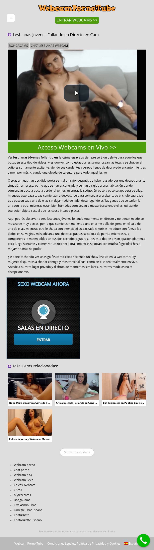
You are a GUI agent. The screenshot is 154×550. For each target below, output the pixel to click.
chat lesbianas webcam (49, 46)
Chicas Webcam (24, 485)
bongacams (18, 46)
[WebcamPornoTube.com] (77, 3)
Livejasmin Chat (25, 505)
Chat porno (21, 470)
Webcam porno (24, 465)
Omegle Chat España (28, 510)
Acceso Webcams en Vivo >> (77, 147)
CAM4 (18, 490)
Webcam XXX (23, 475)
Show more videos (77, 452)
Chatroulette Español (28, 520)
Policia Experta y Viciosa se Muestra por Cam (35, 439)
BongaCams (22, 500)
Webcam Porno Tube (28, 543)
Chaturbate (21, 515)
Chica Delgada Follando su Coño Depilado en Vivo (85, 403)
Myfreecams (22, 495)
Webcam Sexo (23, 480)
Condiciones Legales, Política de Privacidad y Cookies (83, 543)
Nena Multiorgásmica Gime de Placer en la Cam (37, 403)
